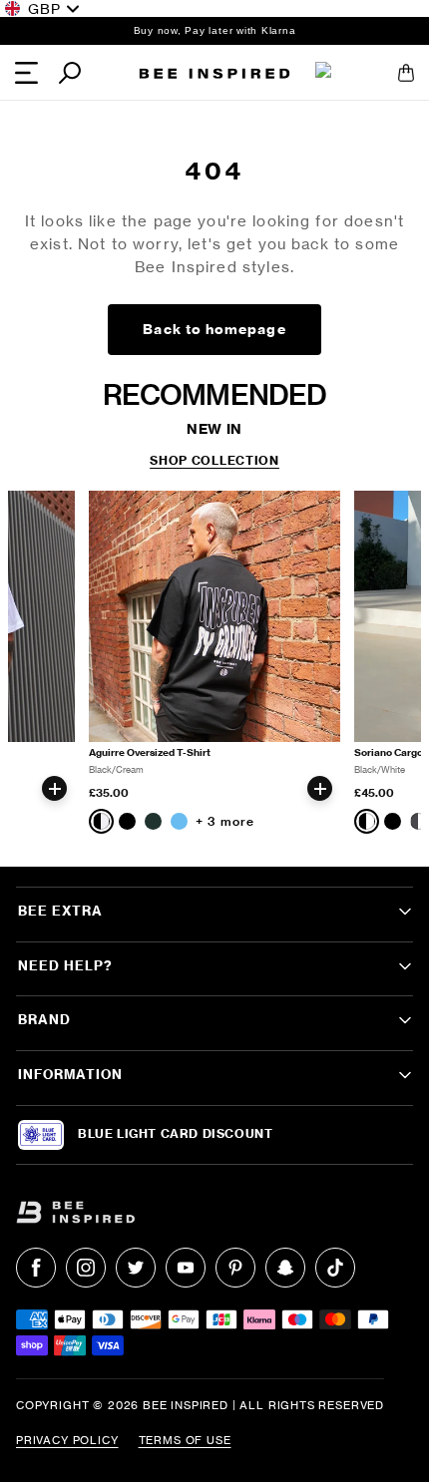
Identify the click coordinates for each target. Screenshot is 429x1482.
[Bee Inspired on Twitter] (136, 1268)
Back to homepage (214, 329)
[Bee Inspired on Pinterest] (235, 1268)
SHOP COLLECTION (214, 461)
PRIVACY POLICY (67, 1440)
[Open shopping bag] (406, 73)
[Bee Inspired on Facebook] (36, 1268)
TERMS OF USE (185, 1440)
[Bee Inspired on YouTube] (186, 1268)
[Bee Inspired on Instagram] (86, 1268)
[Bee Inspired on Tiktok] (335, 1268)
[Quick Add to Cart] (54, 788)
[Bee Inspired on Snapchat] (285, 1268)
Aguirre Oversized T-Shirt (150, 752)
